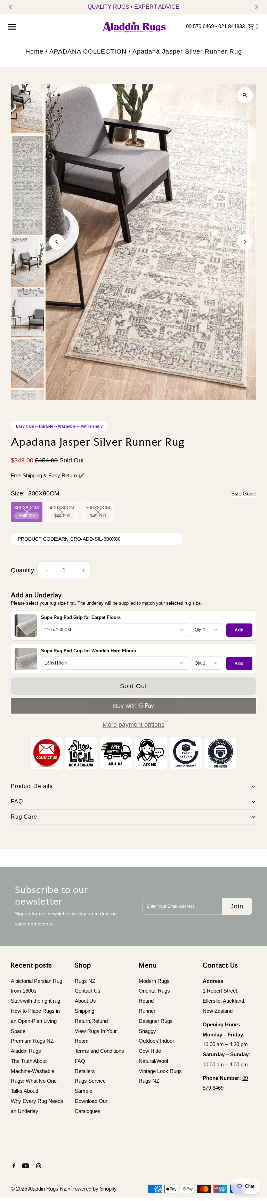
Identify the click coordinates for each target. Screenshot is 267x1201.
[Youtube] (25, 1167)
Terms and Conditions (99, 1051)
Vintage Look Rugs (160, 1071)
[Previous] (11, 7)
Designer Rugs (156, 1021)
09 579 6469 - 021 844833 (215, 26)
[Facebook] (13, 1167)
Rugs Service (90, 1081)
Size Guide (243, 493)
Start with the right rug (35, 1001)
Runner (147, 1011)
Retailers (85, 1071)
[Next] (256, 7)
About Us (85, 1001)
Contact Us (87, 991)
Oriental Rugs (154, 991)
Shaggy (147, 1031)
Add (239, 630)
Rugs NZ (85, 981)
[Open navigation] (51, 26)
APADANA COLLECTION (88, 51)
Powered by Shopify (94, 1189)
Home (34, 51)
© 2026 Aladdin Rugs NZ (39, 1189)
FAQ (80, 1061)
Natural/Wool (153, 1061)
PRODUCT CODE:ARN (43, 539)
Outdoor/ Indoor (156, 1041)
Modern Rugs (154, 981)
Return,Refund (91, 1021)
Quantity (22, 570)
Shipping (84, 1011)
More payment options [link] (133, 724)
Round (146, 1001)
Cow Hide (150, 1051)
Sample (83, 1091)
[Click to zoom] (245, 95)
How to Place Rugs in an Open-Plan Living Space (35, 1021)
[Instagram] (37, 1167)
